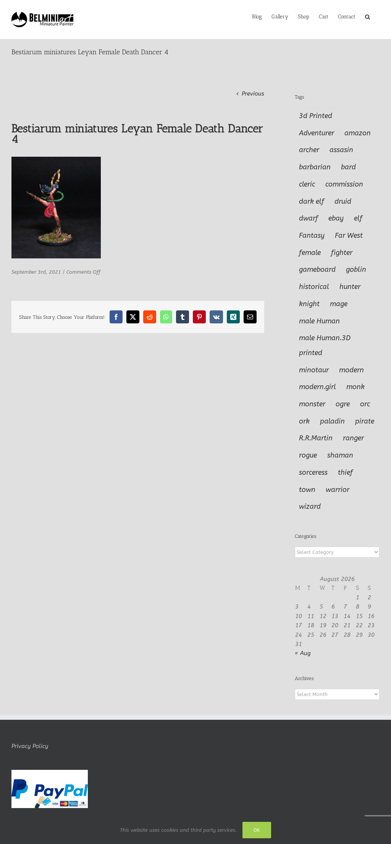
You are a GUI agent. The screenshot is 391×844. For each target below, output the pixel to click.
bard (348, 167)
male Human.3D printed (325, 345)
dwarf (308, 218)
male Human (319, 321)
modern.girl (317, 387)
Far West (349, 235)
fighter (341, 252)
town (307, 489)
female (310, 252)
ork (304, 421)
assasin (341, 150)
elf (358, 218)
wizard (310, 506)
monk (355, 387)
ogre (343, 404)
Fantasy (312, 235)
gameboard (317, 269)
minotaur (314, 370)
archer (309, 150)
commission (344, 184)
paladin (332, 421)
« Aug (303, 653)
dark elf (311, 201)
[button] (367, 16)
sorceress (313, 472)
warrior (337, 489)
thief (345, 472)
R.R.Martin (316, 438)
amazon (357, 133)
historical (314, 286)
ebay (336, 218)
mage (338, 304)
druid (342, 201)
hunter (349, 286)
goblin (356, 269)
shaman (340, 455)
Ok (257, 830)
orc (365, 404)
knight (309, 304)
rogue (308, 455)
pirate (364, 421)
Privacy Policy (29, 746)
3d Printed (315, 116)
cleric (307, 184)
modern (351, 370)
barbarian (315, 167)
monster (312, 404)
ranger (353, 438)
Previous (253, 93)
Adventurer (316, 133)
